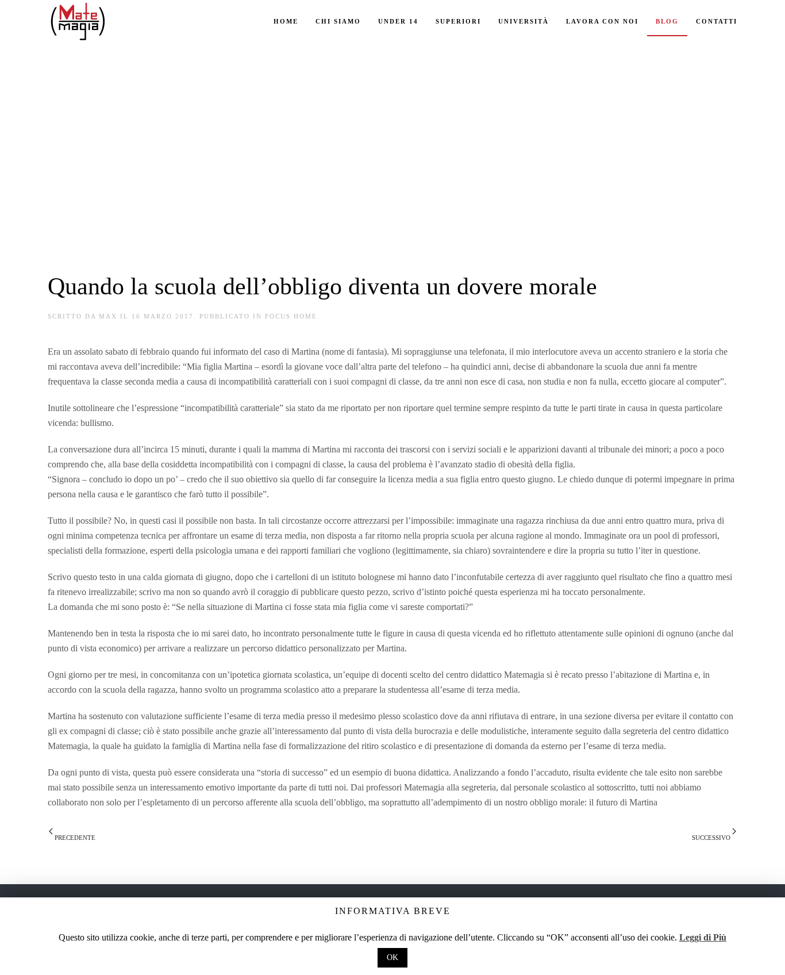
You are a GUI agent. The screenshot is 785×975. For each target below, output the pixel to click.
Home (286, 21)
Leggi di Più (702, 937)
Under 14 (398, 21)
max (108, 316)
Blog (667, 21)
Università (523, 21)
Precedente (74, 837)
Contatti (716, 21)
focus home (291, 316)
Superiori (458, 21)
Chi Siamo (338, 21)
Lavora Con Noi (602, 21)
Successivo (712, 837)
